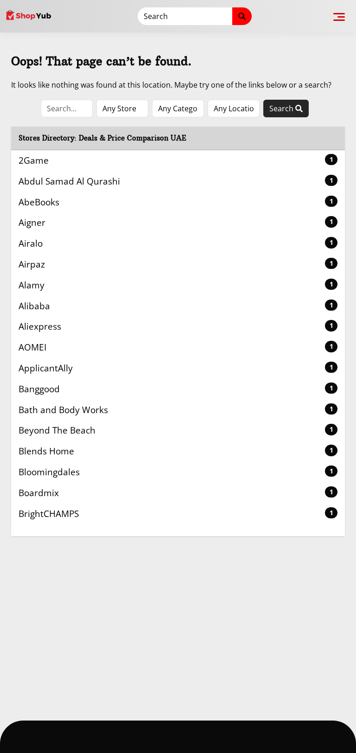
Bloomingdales (176, 472)
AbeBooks (176, 202)
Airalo (176, 243)
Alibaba (176, 306)
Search (282, 108)
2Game (176, 160)
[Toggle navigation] (339, 16)
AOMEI (176, 347)
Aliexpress (176, 326)
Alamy (176, 285)
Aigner (176, 222)
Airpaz (176, 264)
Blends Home (176, 451)
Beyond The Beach (176, 430)
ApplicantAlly (176, 368)
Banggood (176, 389)
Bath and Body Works (176, 409)
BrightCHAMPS (176, 513)
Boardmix (176, 492)
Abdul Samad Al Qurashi (176, 181)
